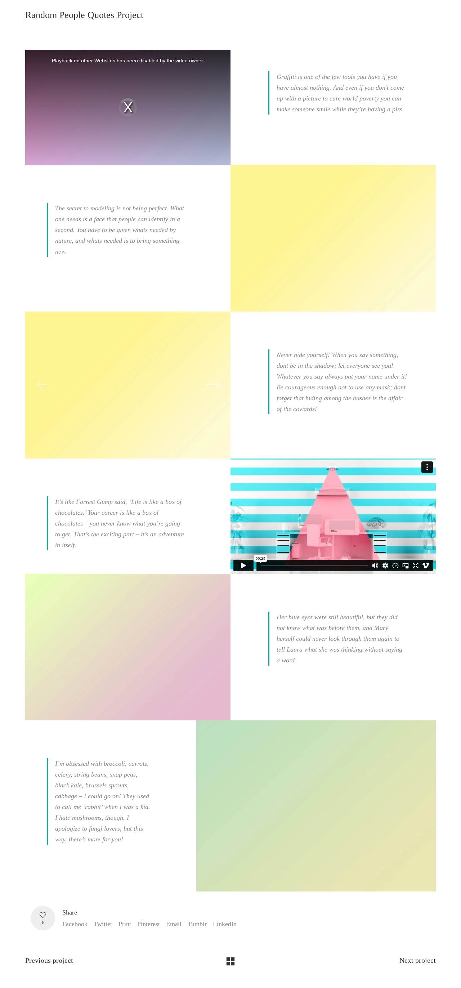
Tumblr (197, 923)
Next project (417, 960)
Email (174, 923)
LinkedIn (225, 923)
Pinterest (148, 923)
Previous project (49, 960)
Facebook (75, 923)
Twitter (103, 923)
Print (124, 923)
